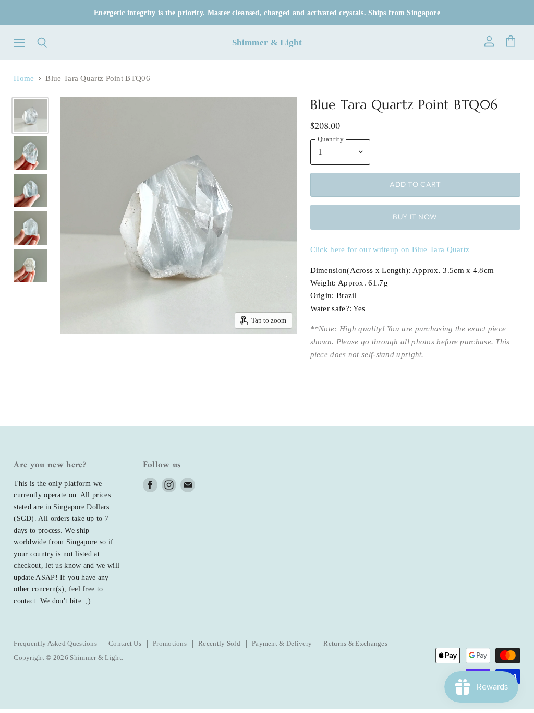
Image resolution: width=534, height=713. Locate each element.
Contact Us (124, 643)
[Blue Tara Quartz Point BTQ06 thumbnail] (30, 115)
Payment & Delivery (282, 643)
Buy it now (415, 216)
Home (24, 78)
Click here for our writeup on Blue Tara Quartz (390, 249)
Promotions (170, 643)
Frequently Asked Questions (55, 643)
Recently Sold (219, 643)
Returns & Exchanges (355, 643)
